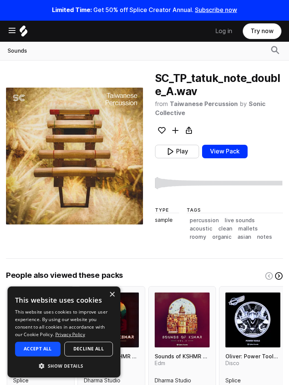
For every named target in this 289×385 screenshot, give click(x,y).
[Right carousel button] (279, 276)
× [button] (112, 294)
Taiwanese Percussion (204, 104)
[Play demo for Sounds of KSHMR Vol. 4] (182, 320)
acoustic (201, 229)
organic (221, 237)
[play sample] (219, 183)
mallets (248, 229)
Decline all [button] (88, 349)
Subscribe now (216, 10)
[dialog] (64, 331)
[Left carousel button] (269, 276)
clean (225, 229)
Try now (262, 31)
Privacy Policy (70, 334)
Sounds (17, 51)
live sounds (240, 220)
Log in (223, 31)
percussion (204, 220)
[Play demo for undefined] (74, 156)
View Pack (225, 151)
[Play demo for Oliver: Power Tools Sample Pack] (253, 320)
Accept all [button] (38, 349)
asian (244, 237)
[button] (64, 365)
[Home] (23, 33)
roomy (198, 237)
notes (264, 237)
